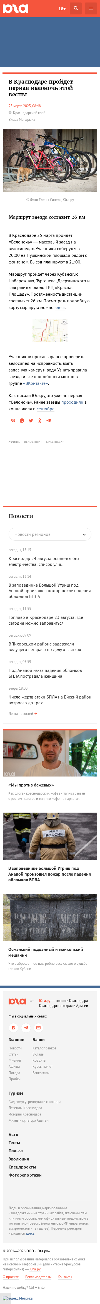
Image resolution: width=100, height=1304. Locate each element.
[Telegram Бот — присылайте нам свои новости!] (38, 1028)
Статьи (13, 1054)
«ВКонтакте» (35, 383)
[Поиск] (75, 8)
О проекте (11, 1277)
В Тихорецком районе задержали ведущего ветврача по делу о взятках (45, 646)
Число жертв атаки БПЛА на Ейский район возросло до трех (50, 699)
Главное (16, 1039)
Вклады (38, 1054)
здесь (60, 307)
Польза (16, 1150)
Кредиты (39, 1060)
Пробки (15, 1079)
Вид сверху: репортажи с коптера (35, 1101)
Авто (13, 1134)
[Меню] (91, 8)
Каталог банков (44, 1048)
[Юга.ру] (15, 8)
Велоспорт (33, 442)
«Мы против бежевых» (31, 785)
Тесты (14, 1142)
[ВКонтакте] (13, 1028)
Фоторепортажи (25, 1175)
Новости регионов (32, 534)
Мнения (15, 1060)
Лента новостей (21, 713)
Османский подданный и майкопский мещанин (45, 952)
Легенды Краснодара (25, 1107)
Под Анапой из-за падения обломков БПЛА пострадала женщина (45, 673)
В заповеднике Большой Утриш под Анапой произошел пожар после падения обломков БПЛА (50, 590)
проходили (72, 402)
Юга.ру (45, 1000)
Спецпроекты (22, 1167)
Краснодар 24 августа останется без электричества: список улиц (44, 561)
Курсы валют (42, 1066)
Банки (38, 1039)
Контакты (65, 1277)
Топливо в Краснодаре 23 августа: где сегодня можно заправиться (46, 620)
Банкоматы (40, 1073)
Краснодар (55, 442)
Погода (14, 1073)
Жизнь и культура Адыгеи (29, 1120)
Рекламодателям (38, 1277)
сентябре (45, 408)
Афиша (14, 442)
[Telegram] (26, 1028)
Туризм (16, 1093)
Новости (21, 516)
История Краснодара (25, 1114)
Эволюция (19, 1159)
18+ (62, 8)
